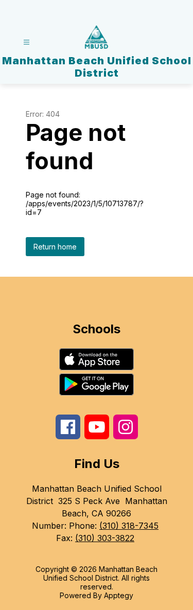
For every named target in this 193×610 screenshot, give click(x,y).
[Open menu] (26, 42)
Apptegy (118, 595)
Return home (55, 246)
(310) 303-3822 (104, 538)
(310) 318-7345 (129, 526)
